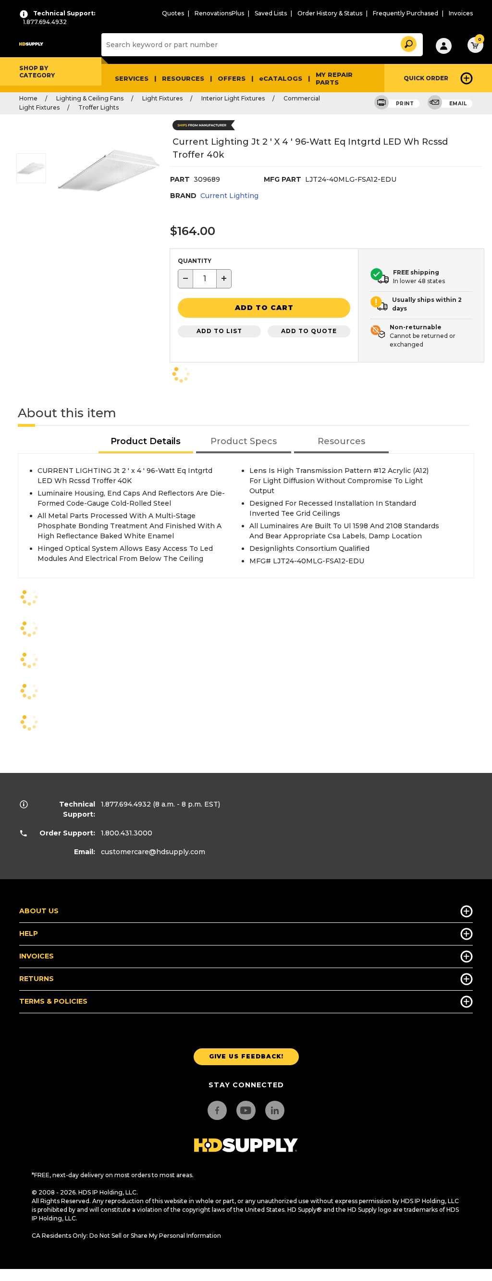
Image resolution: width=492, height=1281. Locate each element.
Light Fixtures (162, 98)
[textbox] (205, 279)
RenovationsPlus (219, 13)
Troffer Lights (98, 107)
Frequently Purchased (405, 13)
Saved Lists (271, 13)
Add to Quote (309, 331)
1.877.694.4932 (126, 804)
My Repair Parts (334, 78)
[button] (407, 42)
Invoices (461, 13)
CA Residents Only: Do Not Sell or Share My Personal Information (126, 1235)
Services (131, 78)
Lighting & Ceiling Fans (89, 98)
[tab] (146, 442)
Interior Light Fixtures (233, 98)
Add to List (219, 331)
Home (28, 98)
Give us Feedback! (246, 1056)
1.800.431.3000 (126, 833)
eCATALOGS (280, 78)
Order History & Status (329, 13)
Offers (232, 78)
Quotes (173, 13)
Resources (183, 78)
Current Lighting (229, 195)
